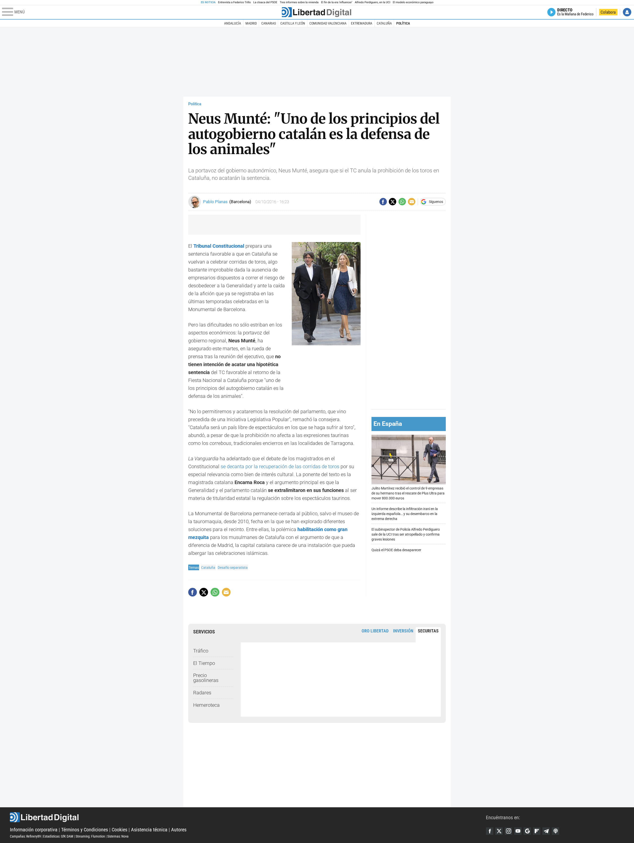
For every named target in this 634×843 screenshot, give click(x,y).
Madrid (251, 23)
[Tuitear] (392, 201)
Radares (202, 693)
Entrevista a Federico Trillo (234, 2)
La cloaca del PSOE (265, 2)
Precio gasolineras (205, 677)
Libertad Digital (248, 817)
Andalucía (232, 23)
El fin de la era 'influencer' (336, 2)
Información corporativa (33, 830)
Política (403, 23)
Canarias (268, 23)
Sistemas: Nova (118, 836)
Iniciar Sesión (627, 12)
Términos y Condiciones (84, 830)
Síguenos (436, 201)
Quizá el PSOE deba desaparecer (396, 550)
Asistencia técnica (149, 830)
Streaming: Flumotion (90, 836)
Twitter (499, 831)
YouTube (518, 831)
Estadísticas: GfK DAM (58, 836)
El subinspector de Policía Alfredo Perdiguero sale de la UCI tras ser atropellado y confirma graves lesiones (405, 534)
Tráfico (200, 651)
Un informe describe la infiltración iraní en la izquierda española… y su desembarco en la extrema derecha (404, 514)
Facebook (489, 831)
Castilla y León (292, 23)
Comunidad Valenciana (327, 23)
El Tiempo (204, 663)
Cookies (119, 830)
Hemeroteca (206, 705)
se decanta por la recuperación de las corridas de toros (280, 466)
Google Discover (527, 831)
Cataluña (384, 23)
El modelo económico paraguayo (413, 2)
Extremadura (361, 23)
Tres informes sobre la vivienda (299, 2)
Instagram (508, 831)
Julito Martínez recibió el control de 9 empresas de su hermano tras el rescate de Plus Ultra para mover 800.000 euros (408, 493)
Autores (178, 830)
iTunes (555, 831)
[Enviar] (402, 201)
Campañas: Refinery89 (25, 836)
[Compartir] (383, 201)
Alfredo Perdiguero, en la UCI (372, 2)
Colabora (608, 12)
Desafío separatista (233, 568)
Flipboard (536, 831)
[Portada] (316, 12)
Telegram (546, 831)
